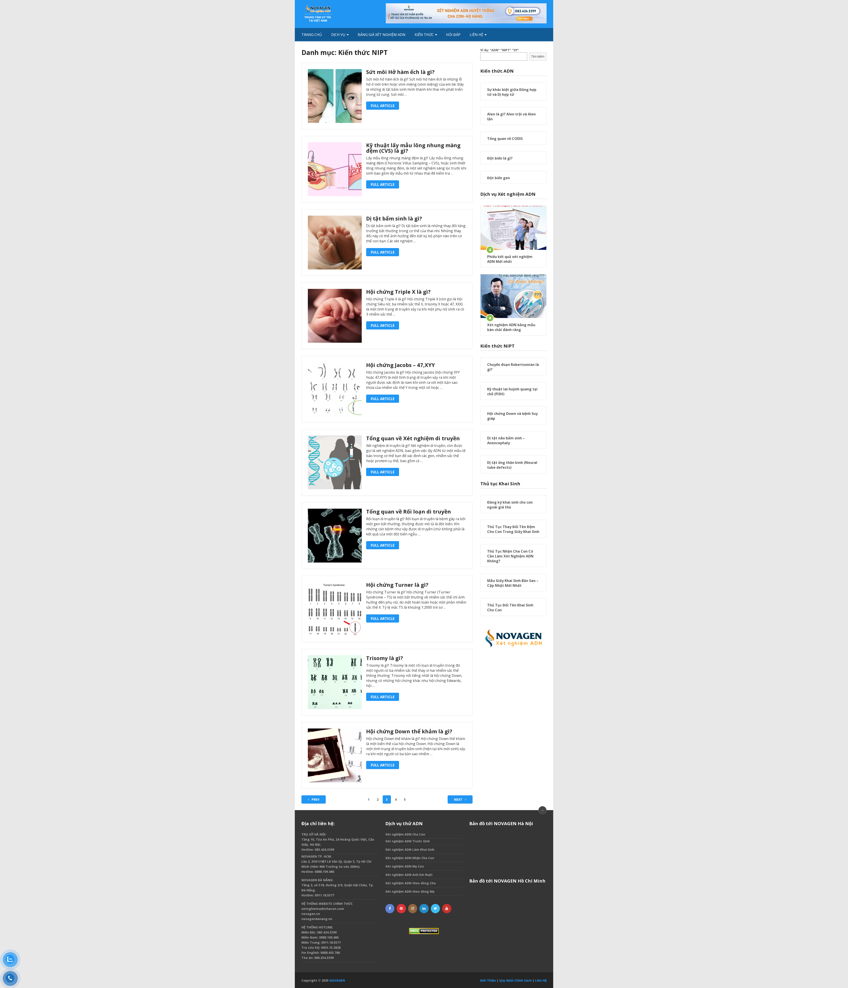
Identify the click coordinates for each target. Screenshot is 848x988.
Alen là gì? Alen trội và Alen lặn (511, 116)
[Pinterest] (401, 908)
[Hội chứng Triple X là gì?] (335, 316)
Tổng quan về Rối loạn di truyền (408, 511)
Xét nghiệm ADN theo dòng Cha (410, 883)
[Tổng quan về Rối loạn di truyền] (335, 536)
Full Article (382, 105)
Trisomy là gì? (384, 658)
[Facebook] (390, 908)
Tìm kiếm (537, 56)
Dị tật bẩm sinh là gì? (394, 218)
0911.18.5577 (324, 895)
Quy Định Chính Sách (515, 980)
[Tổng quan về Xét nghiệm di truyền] (335, 462)
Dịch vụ (338, 34)
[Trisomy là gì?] (335, 682)
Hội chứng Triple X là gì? (398, 291)
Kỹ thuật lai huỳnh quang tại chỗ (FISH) (512, 391)
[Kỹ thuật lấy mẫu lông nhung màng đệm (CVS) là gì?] (335, 169)
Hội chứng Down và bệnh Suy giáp (512, 416)
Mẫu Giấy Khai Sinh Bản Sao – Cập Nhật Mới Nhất (512, 583)
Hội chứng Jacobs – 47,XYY (400, 365)
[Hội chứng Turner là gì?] (335, 609)
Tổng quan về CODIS (505, 138)
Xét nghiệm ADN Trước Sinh (407, 841)
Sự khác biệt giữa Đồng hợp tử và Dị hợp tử (511, 92)
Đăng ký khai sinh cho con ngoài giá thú (510, 505)
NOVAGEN (337, 980)
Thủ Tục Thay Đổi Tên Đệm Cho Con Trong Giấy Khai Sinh (513, 529)
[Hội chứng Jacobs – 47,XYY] (335, 389)
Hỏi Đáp (453, 34)
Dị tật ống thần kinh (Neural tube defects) (512, 465)
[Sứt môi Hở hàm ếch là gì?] (335, 96)
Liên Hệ (476, 34)
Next (458, 799)
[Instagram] (412, 908)
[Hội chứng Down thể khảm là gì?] (335, 755)
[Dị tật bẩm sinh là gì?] (335, 242)
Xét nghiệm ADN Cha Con (405, 834)
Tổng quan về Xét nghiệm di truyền (413, 438)
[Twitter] (435, 908)
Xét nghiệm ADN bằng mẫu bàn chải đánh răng (511, 327)
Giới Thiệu (488, 980)
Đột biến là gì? (500, 158)
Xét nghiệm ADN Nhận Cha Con (409, 858)
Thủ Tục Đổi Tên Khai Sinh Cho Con (510, 607)
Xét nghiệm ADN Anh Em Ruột (409, 875)
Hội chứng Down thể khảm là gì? (409, 731)
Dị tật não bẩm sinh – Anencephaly (506, 440)
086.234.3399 (324, 958)
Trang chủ (311, 34)
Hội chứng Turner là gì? (397, 584)
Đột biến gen (498, 177)
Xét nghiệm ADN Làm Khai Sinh (409, 849)
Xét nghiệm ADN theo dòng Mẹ (409, 891)
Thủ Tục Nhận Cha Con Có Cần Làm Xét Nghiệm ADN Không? (510, 556)
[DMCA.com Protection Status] (424, 931)
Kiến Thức (424, 34)
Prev (315, 799)
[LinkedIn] (424, 908)
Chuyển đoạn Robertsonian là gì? (513, 367)
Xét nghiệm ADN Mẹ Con (404, 866)
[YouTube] (446, 908)
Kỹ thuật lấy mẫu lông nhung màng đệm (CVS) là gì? (413, 147)
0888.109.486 (324, 871)
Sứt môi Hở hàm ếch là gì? (400, 72)
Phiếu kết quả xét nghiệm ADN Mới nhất (509, 259)
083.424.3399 (324, 849)
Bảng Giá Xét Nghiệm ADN (381, 34)
